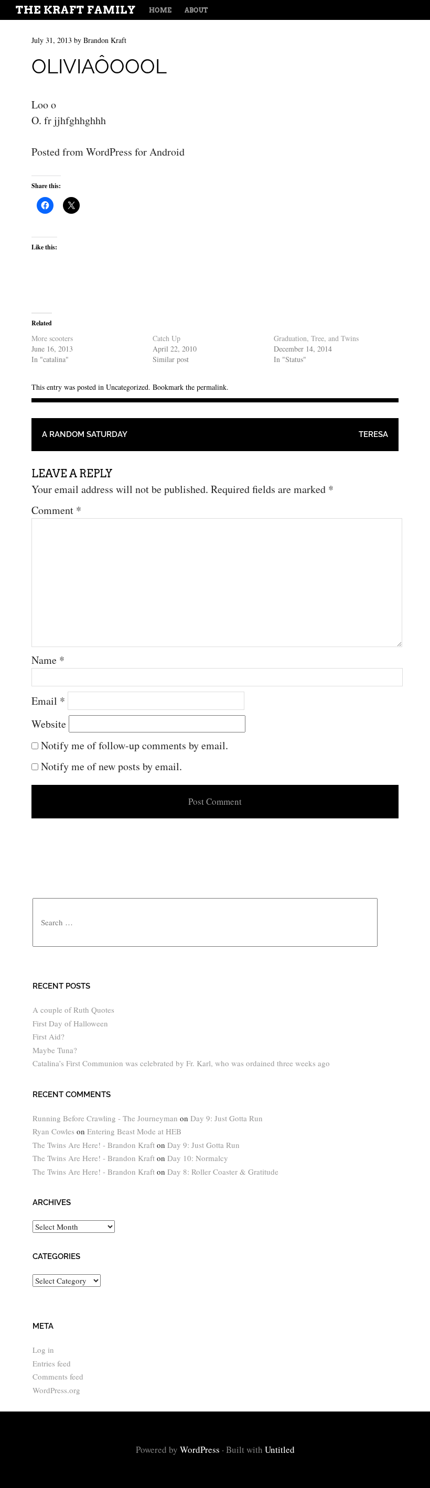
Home (160, 10)
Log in (43, 1349)
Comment (56, 510)
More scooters (52, 338)
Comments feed (58, 1376)
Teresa (373, 434)
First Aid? (48, 1036)
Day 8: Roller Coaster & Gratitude (222, 1171)
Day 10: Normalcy (197, 1158)
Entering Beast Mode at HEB (134, 1131)
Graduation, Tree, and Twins (316, 338)
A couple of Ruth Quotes (73, 1009)
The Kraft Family (76, 10)
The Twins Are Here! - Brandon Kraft (94, 1145)
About (196, 10)
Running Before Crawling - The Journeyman (105, 1118)
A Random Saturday (84, 434)
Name (47, 660)
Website (48, 724)
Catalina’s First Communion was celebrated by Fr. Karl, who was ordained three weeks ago (181, 1063)
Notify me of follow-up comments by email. (134, 745)
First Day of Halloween (70, 1023)
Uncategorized (127, 387)
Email (48, 701)
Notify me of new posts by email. (111, 766)
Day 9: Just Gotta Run (226, 1118)
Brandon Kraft (104, 40)
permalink (212, 387)
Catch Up (166, 338)
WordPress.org (56, 1390)
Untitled (280, 1449)
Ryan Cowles (53, 1131)
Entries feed (52, 1363)
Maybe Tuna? (55, 1050)
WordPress (200, 1449)
